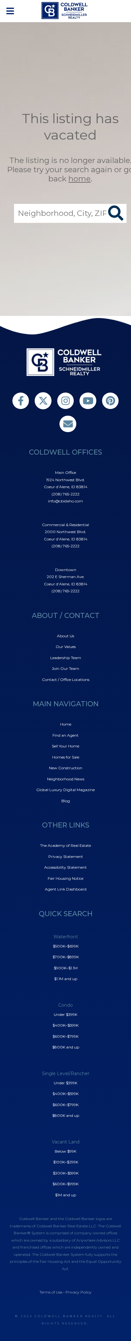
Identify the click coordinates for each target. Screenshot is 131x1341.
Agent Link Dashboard (65, 889)
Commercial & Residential (65, 524)
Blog (65, 800)
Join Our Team (65, 668)
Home (65, 724)
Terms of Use (50, 1292)
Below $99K (65, 1151)
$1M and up (65, 1195)
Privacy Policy (79, 1292)
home (79, 178)
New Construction (65, 767)
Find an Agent (65, 735)
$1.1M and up (65, 978)
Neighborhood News (65, 779)
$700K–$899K (65, 956)
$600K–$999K (65, 1183)
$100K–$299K (65, 1162)
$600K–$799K (65, 1036)
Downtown (65, 569)
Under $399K (65, 1014)
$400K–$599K (65, 1025)
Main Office (65, 472)
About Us (65, 635)
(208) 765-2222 (65, 494)
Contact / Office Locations (65, 679)
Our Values (66, 646)
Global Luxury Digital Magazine (65, 789)
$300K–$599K (66, 1173)
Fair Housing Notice (65, 878)
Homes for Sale (65, 757)
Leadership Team (65, 657)
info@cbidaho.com (65, 501)
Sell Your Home (65, 746)
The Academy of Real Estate (65, 845)
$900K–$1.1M (66, 968)
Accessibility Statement (65, 867)
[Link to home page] (65, 10)
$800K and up (65, 1047)
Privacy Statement (65, 856)
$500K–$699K (66, 946)
